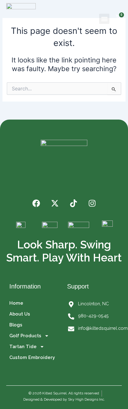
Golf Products (25, 335)
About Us (19, 313)
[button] (104, 19)
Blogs (15, 324)
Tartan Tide (23, 346)
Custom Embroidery (32, 357)
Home (16, 303)
